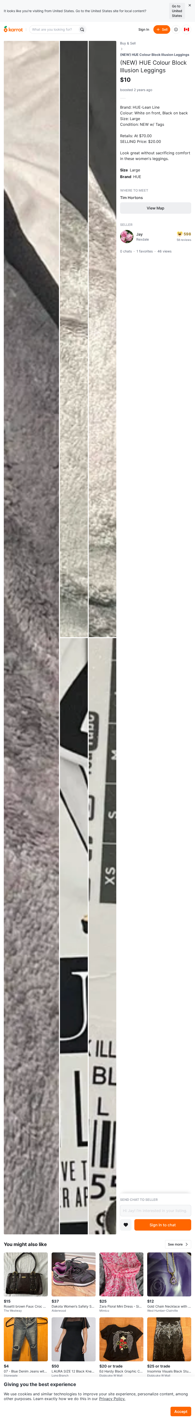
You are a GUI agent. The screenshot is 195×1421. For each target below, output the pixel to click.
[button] (178, 1244)
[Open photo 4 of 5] (74, 936)
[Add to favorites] (126, 1225)
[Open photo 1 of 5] (31, 637)
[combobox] (54, 29)
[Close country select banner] (189, 5)
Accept (180, 1411)
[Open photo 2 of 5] (74, 339)
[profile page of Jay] (126, 236)
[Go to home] (13, 29)
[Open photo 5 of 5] (102, 936)
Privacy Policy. (112, 1398)
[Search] (82, 29)
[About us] (176, 29)
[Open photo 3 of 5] (102, 339)
